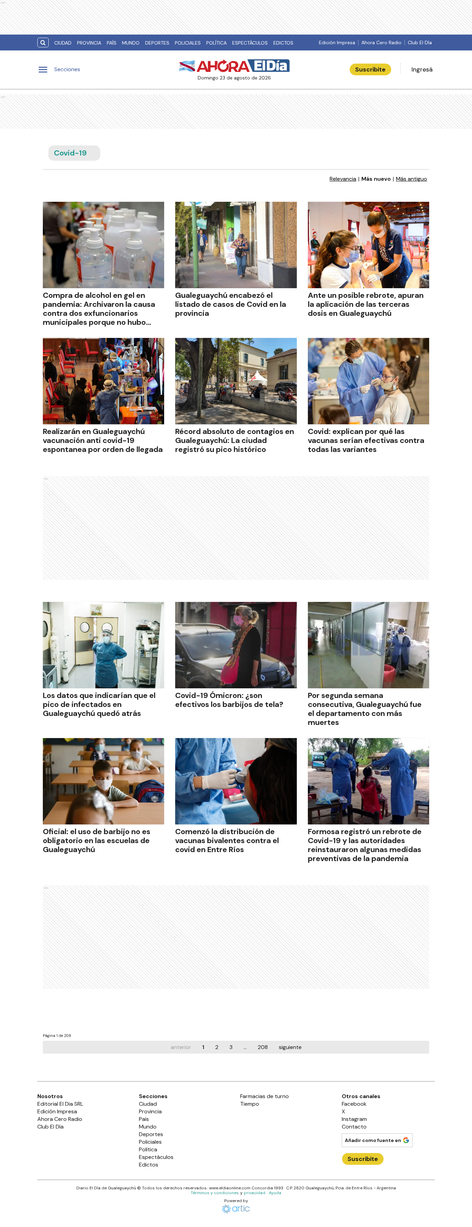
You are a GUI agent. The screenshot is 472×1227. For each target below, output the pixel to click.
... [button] (245, 1047)
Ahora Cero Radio (381, 42)
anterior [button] (181, 1047)
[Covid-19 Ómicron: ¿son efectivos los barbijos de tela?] (235, 645)
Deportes (157, 43)
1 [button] (203, 1047)
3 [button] (231, 1047)
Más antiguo (411, 179)
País (111, 43)
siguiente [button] (290, 1047)
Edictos (283, 43)
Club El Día (420, 42)
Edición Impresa (337, 42)
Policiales (188, 43)
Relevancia (343, 179)
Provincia (89, 43)
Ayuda (275, 1193)
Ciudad (63, 43)
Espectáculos (250, 43)
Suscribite (370, 69)
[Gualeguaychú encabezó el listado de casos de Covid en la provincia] (235, 245)
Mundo (131, 43)
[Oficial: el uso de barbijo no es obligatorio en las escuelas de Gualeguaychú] (103, 781)
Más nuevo (376, 179)
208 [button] (263, 1047)
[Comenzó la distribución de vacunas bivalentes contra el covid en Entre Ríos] (235, 781)
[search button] (43, 43)
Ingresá (422, 69)
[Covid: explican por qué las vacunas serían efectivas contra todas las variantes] (368, 381)
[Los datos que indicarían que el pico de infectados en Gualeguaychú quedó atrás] (103, 645)
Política (216, 43)
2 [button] (216, 1047)
